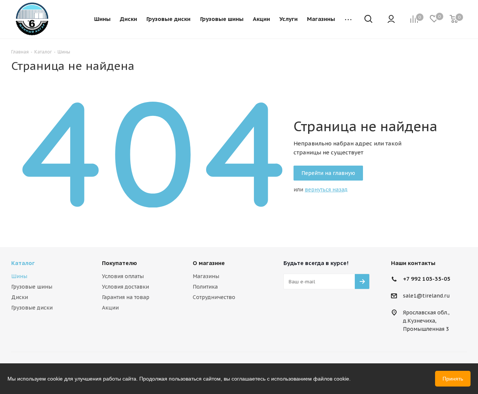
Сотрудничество (214, 297)
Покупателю (119, 263)
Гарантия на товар (125, 297)
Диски (19, 297)
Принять (453, 379)
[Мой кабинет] (391, 19)
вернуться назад (326, 189)
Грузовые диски (32, 307)
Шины (19, 276)
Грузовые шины (31, 286)
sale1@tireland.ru (426, 296)
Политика (205, 286)
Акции (110, 307)
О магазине (209, 263)
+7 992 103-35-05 (426, 278)
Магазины (206, 276)
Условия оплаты (123, 276)
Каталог (23, 263)
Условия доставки (125, 286)
